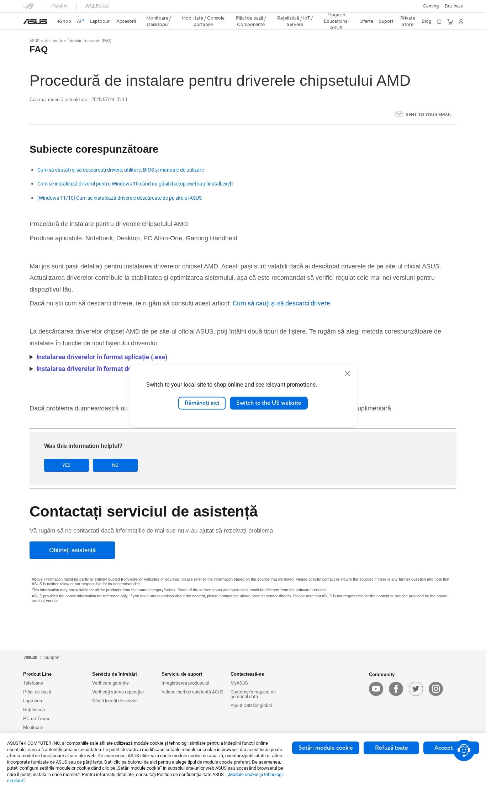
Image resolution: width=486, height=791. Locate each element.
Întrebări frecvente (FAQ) (89, 40)
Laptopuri (32, 700)
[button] (431, 6)
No (115, 465)
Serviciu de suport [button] (182, 674)
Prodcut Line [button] (37, 674)
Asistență (53, 40)
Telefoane (33, 683)
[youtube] (376, 689)
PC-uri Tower (36, 718)
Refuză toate (391, 747)
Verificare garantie (110, 683)
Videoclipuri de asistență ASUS (192, 692)
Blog (427, 21)
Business (454, 6)
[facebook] (396, 689)
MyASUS (239, 683)
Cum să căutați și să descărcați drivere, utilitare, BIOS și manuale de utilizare (120, 170)
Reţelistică (34, 709)
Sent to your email (429, 114)
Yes (66, 465)
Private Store (407, 21)
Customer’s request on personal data (253, 694)
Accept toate (451, 747)
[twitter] (416, 689)
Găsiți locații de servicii (115, 700)
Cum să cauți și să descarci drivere (281, 303)
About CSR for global (251, 705)
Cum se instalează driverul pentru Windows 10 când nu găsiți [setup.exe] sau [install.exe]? (135, 184)
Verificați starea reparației (118, 692)
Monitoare (33, 727)
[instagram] (436, 689)
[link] (35, 21)
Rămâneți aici (202, 403)
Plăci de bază (37, 692)
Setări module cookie (326, 747)
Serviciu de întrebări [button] (114, 674)
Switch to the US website (268, 403)
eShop (64, 21)
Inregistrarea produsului (185, 683)
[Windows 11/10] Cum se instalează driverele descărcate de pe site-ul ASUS (119, 198)
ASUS (34, 40)
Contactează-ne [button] (247, 674)
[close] (347, 373)
